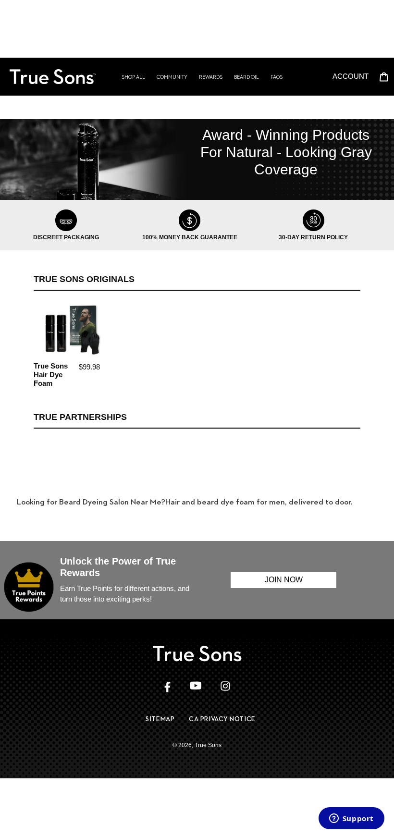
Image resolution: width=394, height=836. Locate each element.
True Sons (208, 745)
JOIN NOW (284, 580)
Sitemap (160, 718)
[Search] (324, 76)
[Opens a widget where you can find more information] (351, 819)
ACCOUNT (353, 76)
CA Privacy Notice (222, 718)
